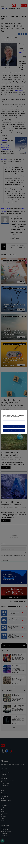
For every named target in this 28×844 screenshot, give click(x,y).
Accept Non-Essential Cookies (14, 426)
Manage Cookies (14, 422)
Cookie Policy (19, 417)
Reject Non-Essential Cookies (14, 430)
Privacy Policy (13, 417)
